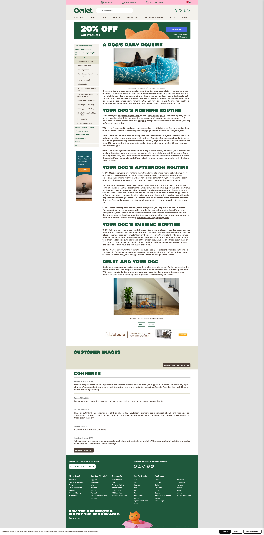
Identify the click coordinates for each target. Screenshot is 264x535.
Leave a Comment (83, 450)
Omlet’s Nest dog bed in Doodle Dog (154, 88)
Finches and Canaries (163, 495)
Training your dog (82, 134)
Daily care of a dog (82, 58)
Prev (141, 324)
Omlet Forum (117, 480)
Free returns (108, 2)
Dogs (135, 487)
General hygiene (81, 131)
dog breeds (174, 138)
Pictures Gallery (118, 485)
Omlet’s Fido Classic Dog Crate (154, 318)
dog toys (142, 120)
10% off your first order (156, 2)
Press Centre (73, 485)
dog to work (174, 158)
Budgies (158, 482)
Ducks (136, 490)
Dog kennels (82, 119)
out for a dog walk (121, 240)
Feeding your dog (84, 65)
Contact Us (95, 482)
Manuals (180, 485)
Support (94, 480)
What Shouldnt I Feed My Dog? (86, 89)
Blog (113, 482)
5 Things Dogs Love (84, 123)
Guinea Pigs (138, 495)
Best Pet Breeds (140, 476)
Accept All (225, 531)
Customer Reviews (76, 482)
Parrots (136, 498)
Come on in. (74, 518)
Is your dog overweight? (86, 100)
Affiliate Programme (119, 493)
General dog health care (84, 127)
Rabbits (136, 503)
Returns (93, 490)
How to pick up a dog (85, 105)
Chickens (137, 485)
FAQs (77, 145)
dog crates (129, 272)
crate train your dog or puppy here (153, 217)
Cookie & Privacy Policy (163, 528)
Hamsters (180, 480)
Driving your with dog (85, 109)
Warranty (94, 493)
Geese (136, 493)
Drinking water (83, 70)
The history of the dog (83, 45)
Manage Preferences (252, 531)
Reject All (237, 531)
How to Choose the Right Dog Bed (86, 114)
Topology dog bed (156, 116)
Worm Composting (184, 495)
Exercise (78, 142)
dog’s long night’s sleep (129, 116)
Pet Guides (159, 476)
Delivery (94, 487)
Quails (179, 490)
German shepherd (133, 88)
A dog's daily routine (85, 61)
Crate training (80, 138)
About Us (72, 480)
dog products (163, 272)
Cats (135, 482)
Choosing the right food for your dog (87, 75)
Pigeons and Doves (141, 501)
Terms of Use (160, 526)
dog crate (107, 215)
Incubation (181, 482)
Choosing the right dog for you (85, 54)
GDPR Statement (75, 487)
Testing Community (119, 495)
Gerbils (157, 498)
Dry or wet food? (83, 80)
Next (151, 324)
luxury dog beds (115, 272)
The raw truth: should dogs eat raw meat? (87, 95)
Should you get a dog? (83, 49)
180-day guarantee (130, 2)
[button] (175, 476)
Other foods (82, 84)
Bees (135, 480)
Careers (72, 490)
